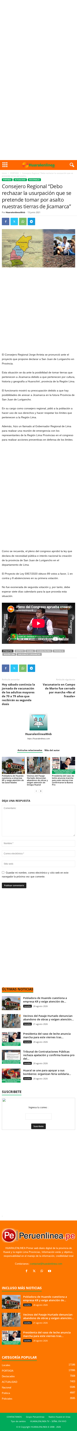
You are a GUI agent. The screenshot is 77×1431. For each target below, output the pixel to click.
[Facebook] (5, 221)
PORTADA (14, 173)
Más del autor (52, 750)
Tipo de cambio (18, 1421)
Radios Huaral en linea (59, 1416)
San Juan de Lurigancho (29, 654)
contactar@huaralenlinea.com (46, 1263)
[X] (35, 1271)
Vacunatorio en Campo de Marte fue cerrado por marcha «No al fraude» (59, 690)
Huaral (30, 651)
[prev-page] (36, 791)
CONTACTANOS (14, 1416)
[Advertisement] (38, 39)
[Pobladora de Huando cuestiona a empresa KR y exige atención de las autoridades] (13, 765)
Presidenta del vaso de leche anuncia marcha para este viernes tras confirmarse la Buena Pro (63, 780)
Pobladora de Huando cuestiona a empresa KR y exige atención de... (45, 999)
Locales (27, 1006)
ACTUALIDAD (20, 180)
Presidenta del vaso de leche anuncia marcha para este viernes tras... (47, 1035)
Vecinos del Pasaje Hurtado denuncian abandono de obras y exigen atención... (48, 1017)
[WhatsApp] (23, 221)
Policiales (7, 1398)
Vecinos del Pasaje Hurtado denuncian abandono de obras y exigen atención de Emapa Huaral (37, 780)
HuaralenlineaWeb (15, 212)
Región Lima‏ (9, 654)
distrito (20, 651)
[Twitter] (14, 221)
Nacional (6, 1387)
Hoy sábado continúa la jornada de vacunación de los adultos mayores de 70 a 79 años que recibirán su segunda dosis (18, 694)
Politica (6, 1393)
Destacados (8, 1376)
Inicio (4, 173)
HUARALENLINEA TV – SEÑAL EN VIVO (48, 1421)
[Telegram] (31, 221)
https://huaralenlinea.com (38, 738)
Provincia (58, 651)
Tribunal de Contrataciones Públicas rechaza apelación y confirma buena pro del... (49, 1055)
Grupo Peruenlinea (35, 1416)
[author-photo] (38, 721)
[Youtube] (50, 1271)
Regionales (34, 180)
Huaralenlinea (44, 651)
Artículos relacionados (30, 750)
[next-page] (41, 791)
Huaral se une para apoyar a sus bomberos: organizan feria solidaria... (47, 1072)
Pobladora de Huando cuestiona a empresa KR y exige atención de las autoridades (13, 779)
